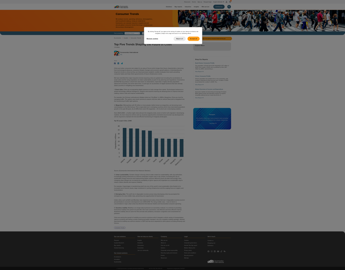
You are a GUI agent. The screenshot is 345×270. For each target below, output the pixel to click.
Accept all (193, 39)
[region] (173, 35)
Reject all (179, 39)
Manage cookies (152, 39)
